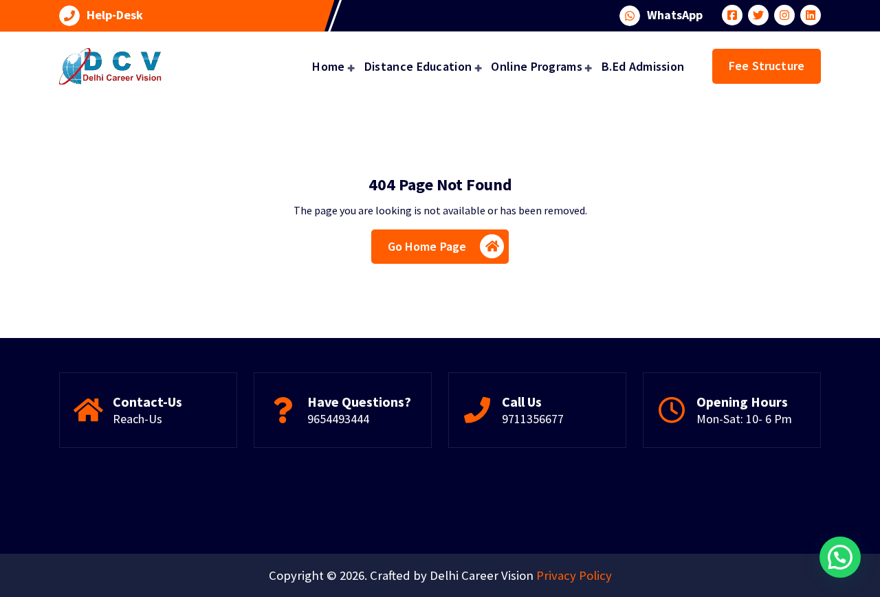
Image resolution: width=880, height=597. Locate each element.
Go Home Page (427, 246)
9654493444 (338, 419)
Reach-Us (137, 419)
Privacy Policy (574, 575)
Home (328, 66)
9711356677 (533, 419)
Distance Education (418, 66)
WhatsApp (675, 15)
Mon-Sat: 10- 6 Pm (744, 419)
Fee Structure (766, 66)
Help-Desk (115, 15)
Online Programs (536, 66)
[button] (840, 557)
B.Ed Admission (643, 66)
